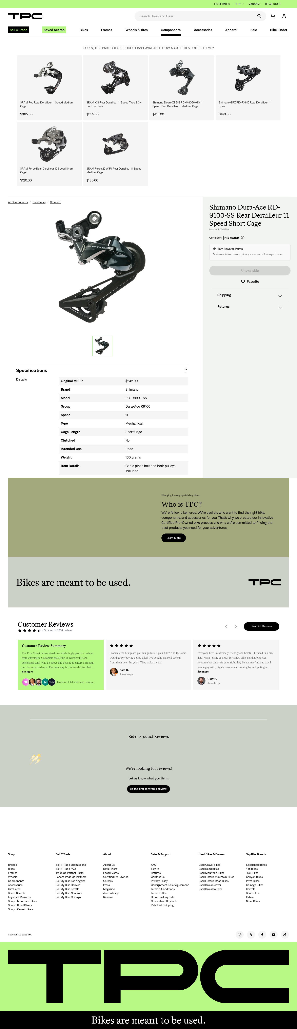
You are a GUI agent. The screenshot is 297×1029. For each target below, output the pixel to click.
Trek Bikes (252, 872)
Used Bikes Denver (210, 885)
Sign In (155, 868)
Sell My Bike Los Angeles (70, 880)
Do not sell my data (162, 897)
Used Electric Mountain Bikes (216, 876)
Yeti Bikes (252, 868)
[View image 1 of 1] (102, 346)
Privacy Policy (159, 880)
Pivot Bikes (252, 880)
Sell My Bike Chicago (68, 897)
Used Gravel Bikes (209, 864)
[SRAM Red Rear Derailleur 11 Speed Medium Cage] (49, 78)
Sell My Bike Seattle (67, 889)
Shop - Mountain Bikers (22, 901)
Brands (12, 864)
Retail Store (273, 4)
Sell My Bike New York (69, 893)
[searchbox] (194, 16)
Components (171, 30)
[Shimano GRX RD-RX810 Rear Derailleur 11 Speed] (248, 78)
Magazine (254, 4)
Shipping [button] (224, 295)
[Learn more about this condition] (243, 238)
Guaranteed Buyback (164, 901)
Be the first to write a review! (148, 789)
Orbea (250, 897)
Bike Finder (278, 30)
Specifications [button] (31, 370)
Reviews (108, 897)
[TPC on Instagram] (240, 935)
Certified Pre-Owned (115, 876)
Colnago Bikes (254, 885)
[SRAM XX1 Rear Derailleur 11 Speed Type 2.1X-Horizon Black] (115, 78)
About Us (109, 864)
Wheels (12, 876)
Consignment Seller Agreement (170, 885)
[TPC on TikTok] (285, 935)
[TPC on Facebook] (262, 935)
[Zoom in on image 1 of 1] (102, 267)
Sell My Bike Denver (68, 885)
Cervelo (250, 889)
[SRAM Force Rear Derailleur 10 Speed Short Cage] (49, 144)
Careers (108, 880)
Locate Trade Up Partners (71, 876)
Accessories (203, 30)
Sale (254, 30)
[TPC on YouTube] (274, 935)
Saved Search (54, 30)
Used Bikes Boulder (210, 889)
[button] (284, 16)
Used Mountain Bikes (211, 872)
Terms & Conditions (163, 889)
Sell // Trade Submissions (71, 864)
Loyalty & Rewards (19, 897)
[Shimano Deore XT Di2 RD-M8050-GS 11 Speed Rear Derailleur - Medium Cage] (182, 78)
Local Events (111, 872)
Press (106, 885)
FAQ (153, 864)
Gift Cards (14, 889)
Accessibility (110, 893)
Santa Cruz (252, 893)
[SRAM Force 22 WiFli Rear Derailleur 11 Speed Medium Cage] (115, 144)
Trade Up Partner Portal (70, 872)
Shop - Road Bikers (20, 905)
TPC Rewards (222, 4)
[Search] (259, 16)
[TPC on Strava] (251, 935)
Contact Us (157, 876)
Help (237, 4)
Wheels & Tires (136, 30)
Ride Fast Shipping (162, 905)
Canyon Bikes (254, 876)
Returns (156, 872)
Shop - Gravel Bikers (20, 909)
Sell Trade (18, 30)
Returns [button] (223, 307)
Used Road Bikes (209, 868)
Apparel (231, 30)
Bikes (84, 30)
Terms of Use (158, 893)
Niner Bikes (253, 901)
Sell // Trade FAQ (66, 868)
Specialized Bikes (256, 864)
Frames (106, 30)
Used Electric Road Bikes (214, 880)
